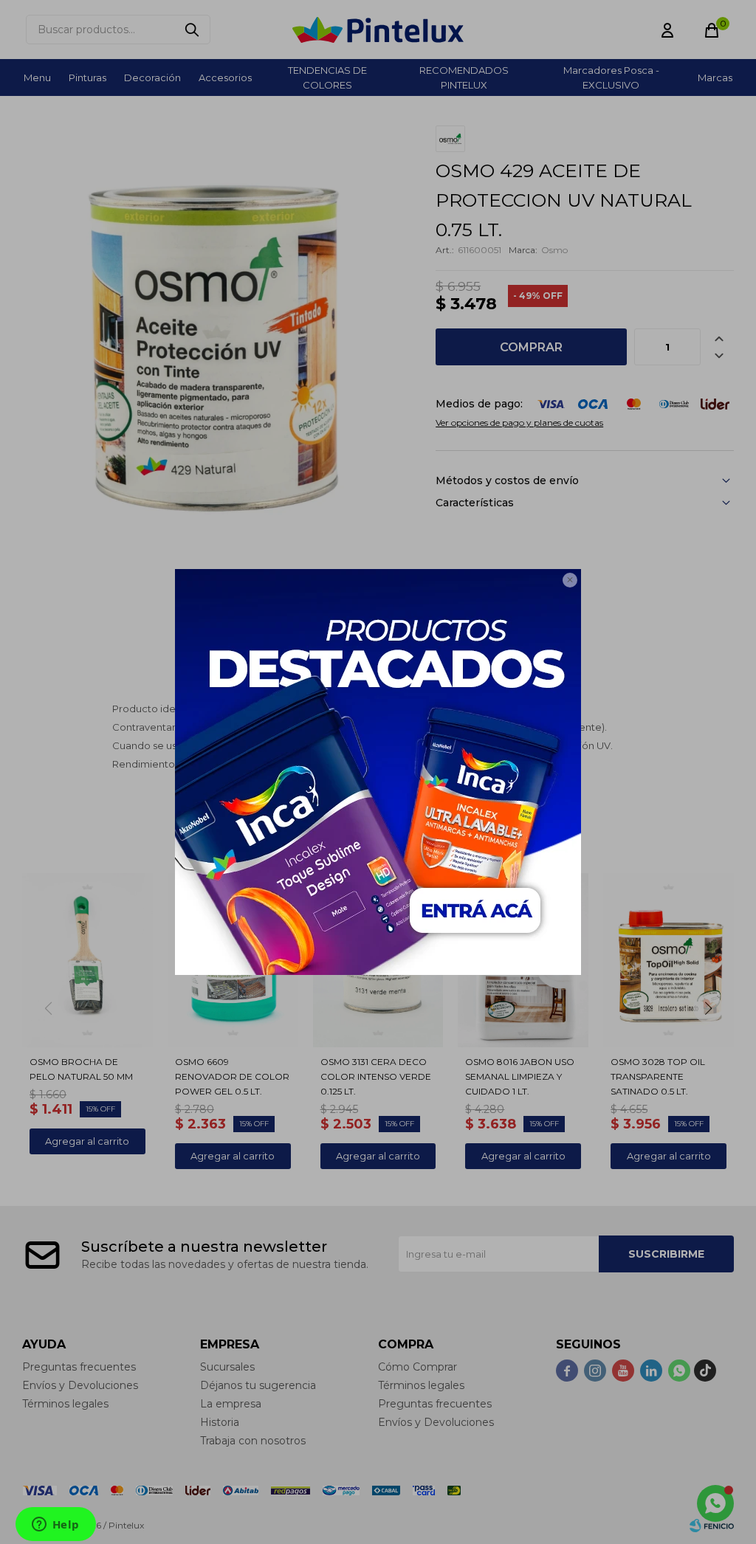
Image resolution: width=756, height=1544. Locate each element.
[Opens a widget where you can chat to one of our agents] (55, 1525)
